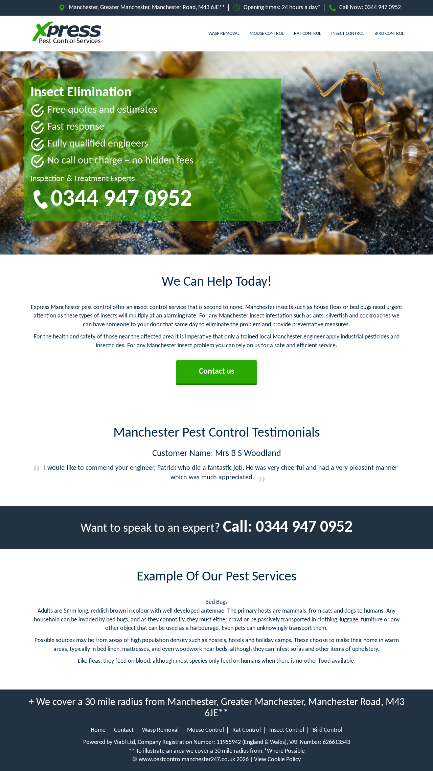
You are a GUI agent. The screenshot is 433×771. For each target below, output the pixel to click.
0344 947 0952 (383, 7)
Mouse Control (267, 33)
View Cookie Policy (277, 759)
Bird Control (389, 33)
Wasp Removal (224, 33)
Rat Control (307, 33)
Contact (124, 730)
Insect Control (347, 33)
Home (98, 730)
